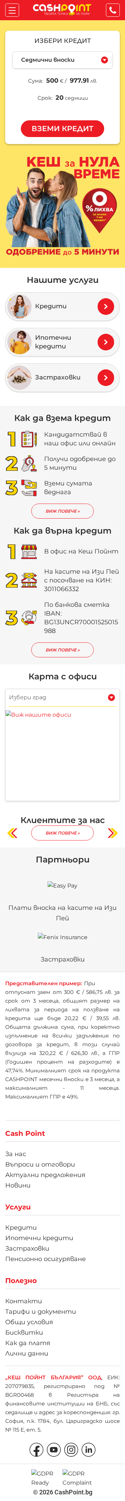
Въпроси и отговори (40, 1164)
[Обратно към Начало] (62, 10)
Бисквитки (24, 1332)
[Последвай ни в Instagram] (71, 1450)
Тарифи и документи (40, 1311)
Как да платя (27, 1343)
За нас (15, 1154)
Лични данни (26, 1353)
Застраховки (27, 1248)
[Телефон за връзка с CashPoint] (113, 11)
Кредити (21, 1227)
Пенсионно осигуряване (45, 1259)
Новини (18, 1185)
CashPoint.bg (73, 1492)
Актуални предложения (45, 1175)
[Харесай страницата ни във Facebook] (36, 1450)
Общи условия (29, 1322)
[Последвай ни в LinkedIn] (88, 1450)
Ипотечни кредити (39, 1238)
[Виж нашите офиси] (38, 714)
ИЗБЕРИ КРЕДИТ (62, 40)
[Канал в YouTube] (54, 1450)
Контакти (23, 1301)
